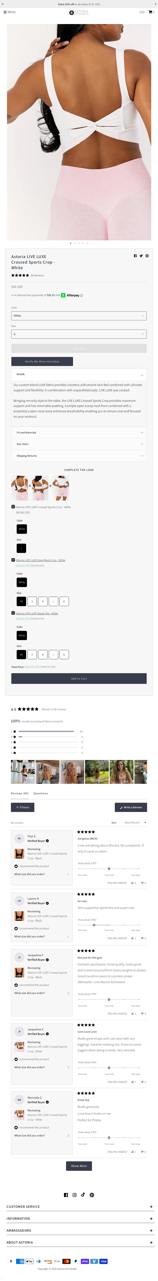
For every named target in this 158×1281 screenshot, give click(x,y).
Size (13, 326)
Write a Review (135, 808)
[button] (27, 275)
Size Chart (22, 444)
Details (21, 374)
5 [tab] (87, 243)
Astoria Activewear (67, 1269)
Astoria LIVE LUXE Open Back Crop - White (40, 560)
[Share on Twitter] (141, 256)
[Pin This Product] (147, 256)
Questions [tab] (41, 795)
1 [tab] (71, 243)
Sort (114, 822)
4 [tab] (83, 243)
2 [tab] (75, 243)
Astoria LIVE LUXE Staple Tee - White (37, 613)
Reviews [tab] (20, 795)
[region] (79, 772)
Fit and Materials (26, 432)
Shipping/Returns (27, 456)
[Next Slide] (144, 772)
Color (14, 307)
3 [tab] (79, 243)
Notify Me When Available (42, 361)
